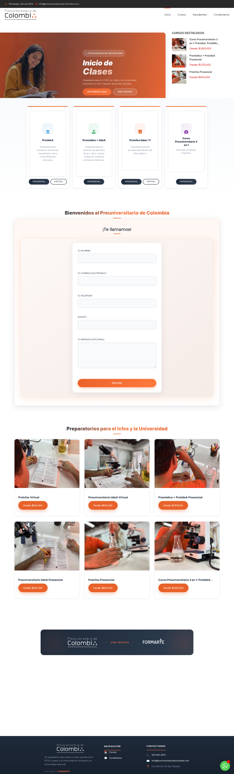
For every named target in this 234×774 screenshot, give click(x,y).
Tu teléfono (85, 295)
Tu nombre (84, 250)
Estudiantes (200, 14)
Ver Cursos (125, 92)
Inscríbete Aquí (97, 92)
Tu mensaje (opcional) (91, 339)
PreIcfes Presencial (200, 71)
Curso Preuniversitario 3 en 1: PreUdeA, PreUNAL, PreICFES (203, 43)
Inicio (167, 14)
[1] (225, 767)
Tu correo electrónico (92, 273)
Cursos (182, 14)
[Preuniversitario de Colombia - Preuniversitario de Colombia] (21, 15)
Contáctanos (221, 14)
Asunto (82, 317)
